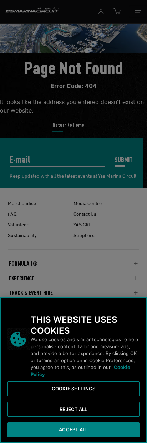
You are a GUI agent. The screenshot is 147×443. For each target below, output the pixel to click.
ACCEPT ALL (73, 429)
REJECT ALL (73, 409)
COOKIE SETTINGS (73, 388)
